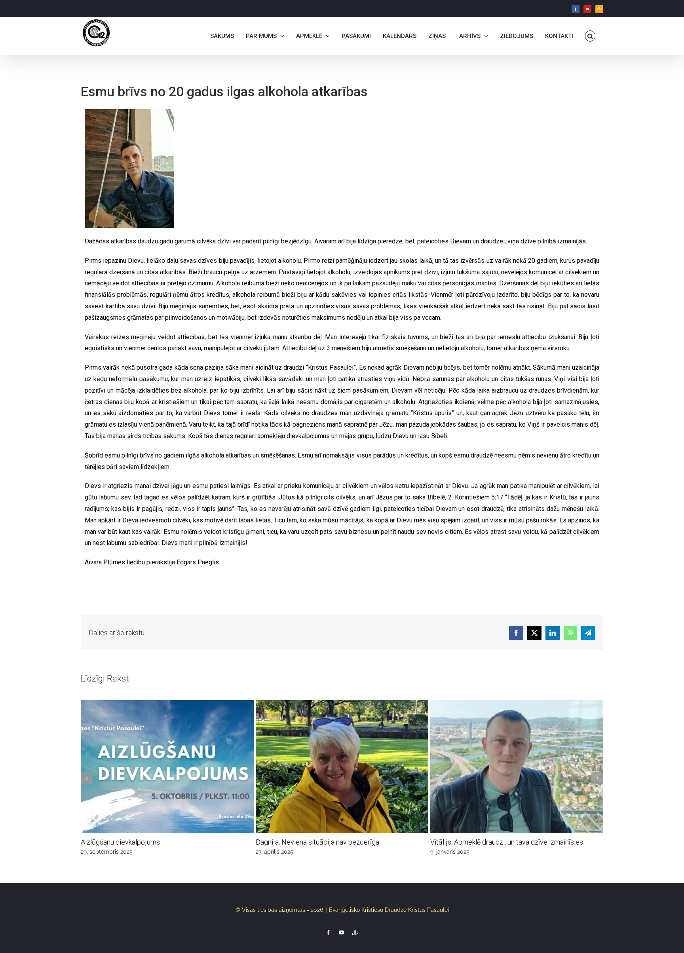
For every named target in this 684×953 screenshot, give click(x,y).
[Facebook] (576, 9)
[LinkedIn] (552, 633)
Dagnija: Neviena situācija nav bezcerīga (317, 842)
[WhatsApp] (570, 633)
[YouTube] (587, 9)
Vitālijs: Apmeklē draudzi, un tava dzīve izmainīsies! (507, 842)
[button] (590, 36)
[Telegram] (588, 633)
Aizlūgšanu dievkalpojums (120, 842)
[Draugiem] (599, 9)
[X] (534, 633)
